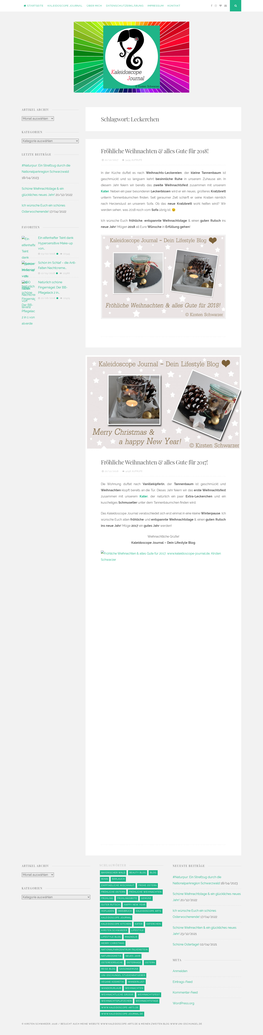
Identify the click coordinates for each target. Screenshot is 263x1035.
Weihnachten (134, 988)
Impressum (155, 5)
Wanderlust (136, 982)
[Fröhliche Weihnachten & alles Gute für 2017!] (163, 402)
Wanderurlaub (111, 988)
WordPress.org (183, 1003)
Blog (153, 872)
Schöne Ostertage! (186, 944)
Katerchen (154, 924)
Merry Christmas (112, 943)
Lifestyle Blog (111, 937)
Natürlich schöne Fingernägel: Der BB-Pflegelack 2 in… (53, 287)
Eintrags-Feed (183, 982)
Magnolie (131, 937)
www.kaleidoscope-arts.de (120, 1007)
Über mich (94, 5)
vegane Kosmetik (112, 982)
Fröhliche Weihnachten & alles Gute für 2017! (154, 462)
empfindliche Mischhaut (117, 885)
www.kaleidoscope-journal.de (122, 1014)
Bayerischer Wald (113, 872)
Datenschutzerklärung (124, 5)
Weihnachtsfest (149, 994)
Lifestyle (137, 930)
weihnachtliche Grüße (117, 994)
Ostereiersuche (112, 962)
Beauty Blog (137, 872)
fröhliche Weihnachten (145, 892)
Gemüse (146, 898)
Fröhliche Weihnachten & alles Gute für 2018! (155, 151)
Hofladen (107, 911)
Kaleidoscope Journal (65, 5)
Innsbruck (125, 911)
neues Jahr (133, 956)
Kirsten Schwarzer (114, 930)
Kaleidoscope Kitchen (116, 924)
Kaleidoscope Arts (148, 911)
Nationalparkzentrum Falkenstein (124, 949)
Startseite (35, 5)
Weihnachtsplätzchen (116, 1001)
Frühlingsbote (127, 898)
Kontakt (174, 5)
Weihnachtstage (147, 1001)
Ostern (150, 962)
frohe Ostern (147, 885)
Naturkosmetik (111, 956)
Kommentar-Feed (185, 992)
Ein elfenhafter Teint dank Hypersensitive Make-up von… (55, 243)
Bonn (104, 879)
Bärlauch (118, 879)
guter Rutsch (110, 904)
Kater (138, 924)
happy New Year (134, 904)
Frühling (107, 898)
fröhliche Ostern (113, 892)
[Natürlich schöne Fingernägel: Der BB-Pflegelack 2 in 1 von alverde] (28, 425)
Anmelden (180, 971)
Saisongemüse (128, 969)
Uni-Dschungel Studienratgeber (123, 975)
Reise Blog (108, 969)
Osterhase (134, 962)
